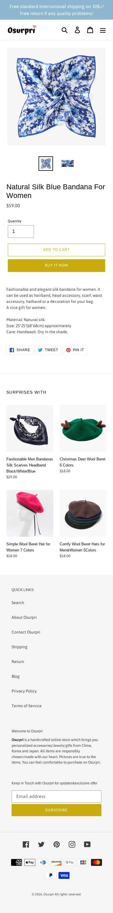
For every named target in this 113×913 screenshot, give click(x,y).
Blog (16, 676)
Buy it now (56, 265)
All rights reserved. (68, 894)
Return (18, 661)
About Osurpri (24, 617)
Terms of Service (27, 705)
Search (18, 602)
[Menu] (102, 30)
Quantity (14, 221)
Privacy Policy (24, 691)
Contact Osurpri (26, 632)
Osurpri (48, 894)
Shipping (20, 647)
